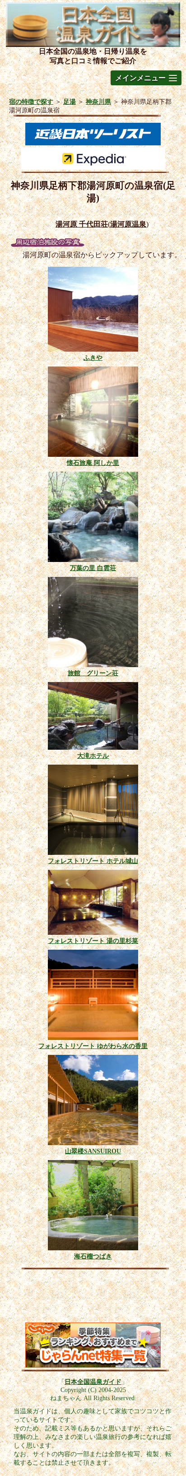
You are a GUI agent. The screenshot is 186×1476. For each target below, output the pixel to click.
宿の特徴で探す (31, 101)
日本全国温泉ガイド (93, 1381)
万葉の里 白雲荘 (93, 567)
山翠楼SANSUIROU (93, 1151)
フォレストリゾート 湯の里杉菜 (93, 940)
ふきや (93, 357)
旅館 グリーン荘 (93, 673)
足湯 (69, 101)
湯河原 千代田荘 (82, 224)
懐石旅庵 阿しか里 (93, 462)
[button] (146, 77)
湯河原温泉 (128, 224)
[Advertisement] (93, 1298)
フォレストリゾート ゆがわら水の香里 (93, 1045)
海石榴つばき (93, 1256)
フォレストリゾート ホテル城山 (93, 860)
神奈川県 (98, 101)
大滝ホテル (93, 755)
